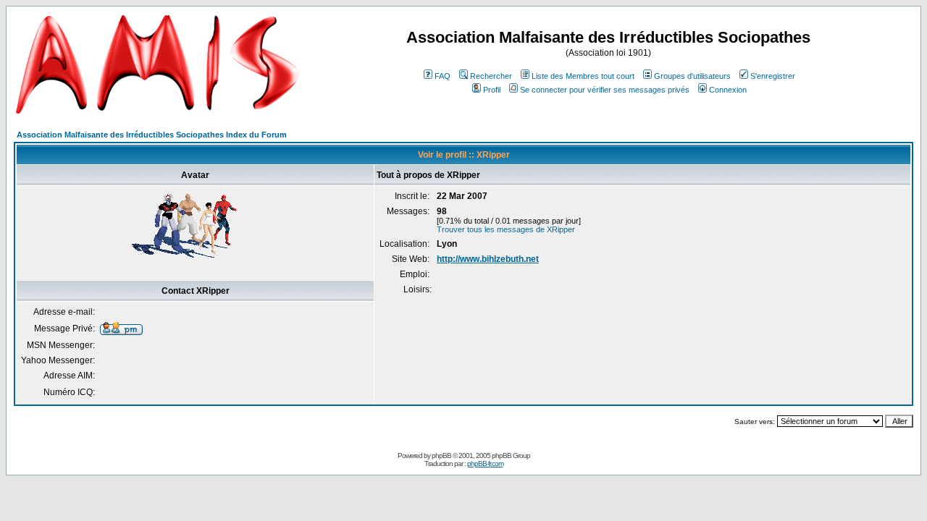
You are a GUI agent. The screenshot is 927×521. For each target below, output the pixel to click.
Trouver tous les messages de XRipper (506, 229)
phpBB (441, 455)
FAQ (442, 76)
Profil (491, 89)
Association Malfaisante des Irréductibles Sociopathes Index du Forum (152, 134)
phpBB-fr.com (485, 463)
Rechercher (491, 76)
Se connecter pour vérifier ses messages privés (604, 89)
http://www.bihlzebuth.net (488, 259)
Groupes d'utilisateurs (692, 76)
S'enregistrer (772, 76)
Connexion (728, 89)
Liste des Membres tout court (583, 76)
